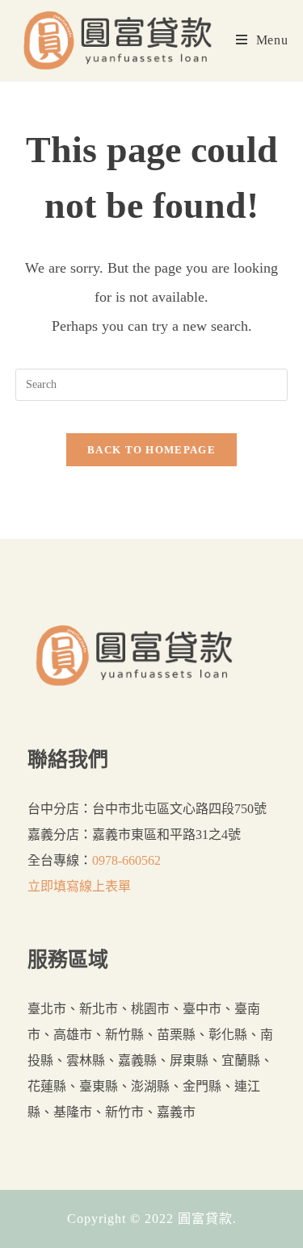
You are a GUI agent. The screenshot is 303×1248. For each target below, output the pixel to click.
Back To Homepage (151, 450)
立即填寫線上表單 (79, 886)
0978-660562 (126, 860)
